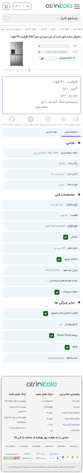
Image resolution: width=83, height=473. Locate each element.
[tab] (71, 132)
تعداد (75, 46)
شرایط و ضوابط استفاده (71, 412)
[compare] (42, 58)
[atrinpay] (40, 460)
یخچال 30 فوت (30, 29)
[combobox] (41, 18)
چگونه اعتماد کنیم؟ (72, 418)
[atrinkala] (11, 459)
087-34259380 (10, 447)
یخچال (53, 29)
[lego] (59, 6)
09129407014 (73, 447)
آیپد (51, 430)
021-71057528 (36, 447)
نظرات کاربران (51, 132)
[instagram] (18, 459)
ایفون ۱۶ (50, 418)
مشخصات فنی (71, 132)
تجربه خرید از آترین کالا (71, 424)
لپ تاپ (50, 424)
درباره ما (77, 407)
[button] (6, 70)
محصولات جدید (47, 401)
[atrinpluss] (27, 460)
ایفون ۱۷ (50, 412)
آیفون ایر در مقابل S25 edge (15, 401)
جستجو (45, 5)
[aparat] (15, 459)
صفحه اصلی (78, 29)
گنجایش (43, 29)
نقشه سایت (75, 430)
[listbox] (53, 52)
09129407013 (61, 447)
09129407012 (49, 447)
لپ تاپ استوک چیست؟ (17, 428)
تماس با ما (76, 401)
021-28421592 (24, 447)
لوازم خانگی (64, 29)
